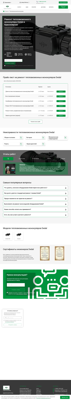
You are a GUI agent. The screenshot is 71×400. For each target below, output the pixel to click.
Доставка (43, 7)
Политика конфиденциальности (43, 398)
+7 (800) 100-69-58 (42, 1)
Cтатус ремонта (63, 2)
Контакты (51, 7)
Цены (27, 7)
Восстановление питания (12, 96)
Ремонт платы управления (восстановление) (18, 110)
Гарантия (34, 7)
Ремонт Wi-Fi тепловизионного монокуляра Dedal (19, 106)
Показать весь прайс (35, 121)
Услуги (19, 7)
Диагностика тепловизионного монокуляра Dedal (19, 91)
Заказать (61, 91)
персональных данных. (10, 66)
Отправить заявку (10, 63)
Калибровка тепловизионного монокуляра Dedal (19, 101)
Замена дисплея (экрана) (12, 115)
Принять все (65, 397)
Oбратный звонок (63, 7)
